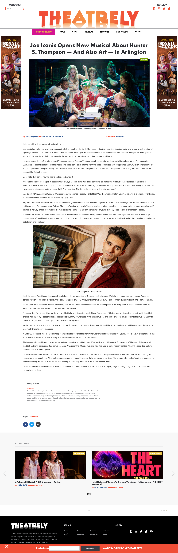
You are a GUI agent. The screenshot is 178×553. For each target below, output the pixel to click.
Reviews (89, 32)
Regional (144, 59)
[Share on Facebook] (25, 424)
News (74, 32)
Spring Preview (44, 32)
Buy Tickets (122, 32)
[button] (138, 32)
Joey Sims (22, 485)
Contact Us (93, 534)
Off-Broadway (79, 453)
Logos (105, 534)
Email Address (42, 548)
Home (62, 32)
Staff (65, 534)
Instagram (30, 388)
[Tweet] (31, 424)
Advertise (80, 534)
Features (104, 32)
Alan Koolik (100, 487)
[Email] (38, 424)
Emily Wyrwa (32, 136)
